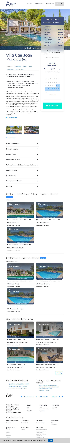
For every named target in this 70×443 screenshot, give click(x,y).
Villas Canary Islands (12, 420)
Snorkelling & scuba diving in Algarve (18, 387)
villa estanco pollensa (42, 223)
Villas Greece (55, 420)
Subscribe (55, 408)
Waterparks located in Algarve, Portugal (19, 384)
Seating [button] (9, 186)
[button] (45, 68)
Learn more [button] (44, 440)
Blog (28, 406)
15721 (29, 339)
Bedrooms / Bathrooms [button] (14, 181)
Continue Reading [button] (12, 117)
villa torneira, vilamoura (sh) (45, 367)
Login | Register (59, 3)
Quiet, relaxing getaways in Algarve (18, 386)
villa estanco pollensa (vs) (15, 247)
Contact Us (29, 410)
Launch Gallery (12, 138)
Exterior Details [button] (11, 170)
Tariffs (30, 66)
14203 (53, 364)
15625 (30, 219)
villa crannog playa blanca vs (16, 367)
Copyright (42, 410)
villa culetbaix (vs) (13, 223)
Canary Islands (12, 339)
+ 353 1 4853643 (43, 396)
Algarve (43, 339)
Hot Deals (29, 3)
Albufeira (48, 339)
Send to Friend (19, 69)
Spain (10, 219)
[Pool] (14, 130)
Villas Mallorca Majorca (26, 75)
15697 (53, 339)
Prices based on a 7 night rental (52, 21)
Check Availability (52, 64)
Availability (18, 66)
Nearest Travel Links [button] (13, 159)
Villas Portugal (25, 427)
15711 (59, 219)
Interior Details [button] (11, 175)
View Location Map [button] (12, 144)
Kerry (7, 433)
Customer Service (28, 396)
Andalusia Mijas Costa (41, 430)
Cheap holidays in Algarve (45, 388)
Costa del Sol (39, 435)
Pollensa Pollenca (24, 219)
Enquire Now (10, 69)
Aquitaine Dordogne (40, 422)
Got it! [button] (50, 440)
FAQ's (28, 408)
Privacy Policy (56, 405)
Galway (8, 432)
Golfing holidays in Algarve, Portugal (48, 385)
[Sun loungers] (31, 130)
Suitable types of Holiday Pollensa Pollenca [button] (21, 165)
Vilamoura (49, 364)
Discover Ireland (50, 3)
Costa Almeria (39, 432)
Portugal (39, 339)
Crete (52, 422)
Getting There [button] (11, 154)
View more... (9, 196)
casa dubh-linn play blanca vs (17, 342)
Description (10, 66)
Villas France (39, 420)
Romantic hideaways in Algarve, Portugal (49, 386)
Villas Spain (12, 75)
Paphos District (24, 422)
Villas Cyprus (25, 420)
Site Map (55, 406)
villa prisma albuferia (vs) (44, 342)
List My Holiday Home (38, 3)
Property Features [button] (12, 149)
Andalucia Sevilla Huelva (41, 429)
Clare (7, 430)
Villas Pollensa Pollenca (16, 76)
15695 (28, 76)
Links (41, 406)
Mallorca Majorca (15, 219)
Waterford (8, 435)
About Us (29, 405)
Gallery (25, 66)
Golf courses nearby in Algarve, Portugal (19, 383)
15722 (29, 364)
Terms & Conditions (44, 408)
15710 (30, 244)
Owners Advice (43, 405)
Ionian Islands (54, 424)
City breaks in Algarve (44, 390)
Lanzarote (18, 339)
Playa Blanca (24, 339)
